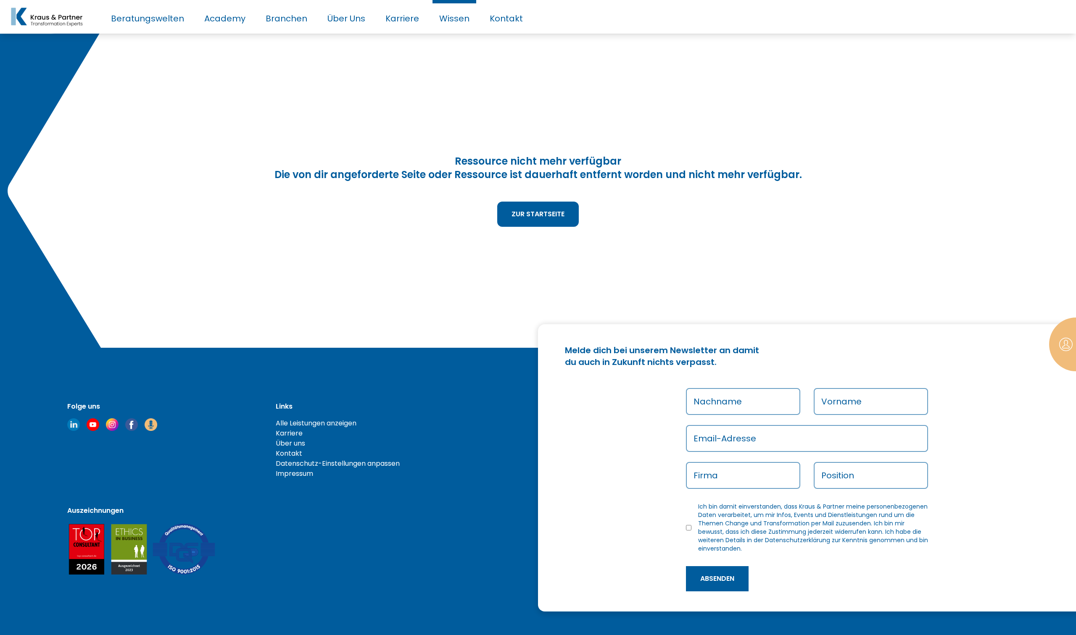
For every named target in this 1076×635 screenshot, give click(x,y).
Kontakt (506, 18)
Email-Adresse (725, 438)
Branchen (286, 18)
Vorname (841, 401)
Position (837, 475)
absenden (717, 578)
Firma (706, 475)
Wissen (454, 18)
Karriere (402, 18)
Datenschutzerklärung (797, 540)
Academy (224, 18)
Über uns (290, 443)
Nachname (718, 401)
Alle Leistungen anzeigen (316, 423)
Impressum (294, 473)
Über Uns (346, 18)
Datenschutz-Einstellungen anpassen (338, 463)
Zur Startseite (538, 214)
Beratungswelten (147, 18)
